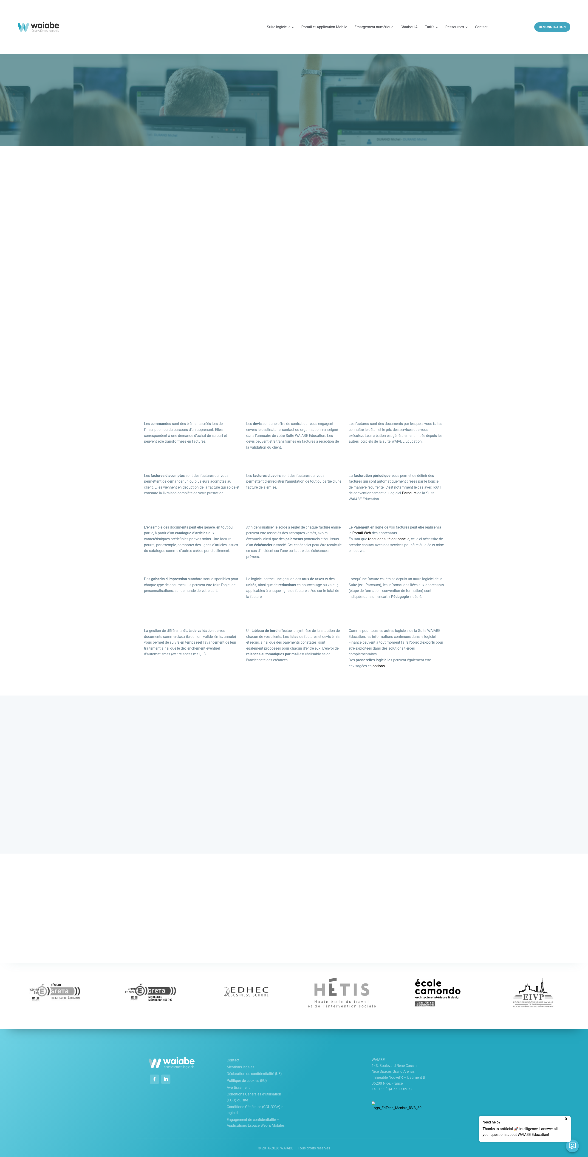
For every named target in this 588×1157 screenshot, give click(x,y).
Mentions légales (240, 1067)
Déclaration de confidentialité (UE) (254, 1074)
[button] (525, 1129)
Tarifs (429, 27)
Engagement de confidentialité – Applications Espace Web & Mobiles (256, 1122)
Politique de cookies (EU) (247, 1080)
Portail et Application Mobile (324, 27)
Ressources (454, 27)
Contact (481, 27)
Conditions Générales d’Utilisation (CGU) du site (254, 1097)
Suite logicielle (278, 27)
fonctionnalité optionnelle (388, 539)
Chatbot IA (409, 27)
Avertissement (238, 1087)
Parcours (409, 493)
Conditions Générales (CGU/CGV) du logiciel (256, 1110)
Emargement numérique (373, 27)
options (379, 666)
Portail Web (361, 533)
